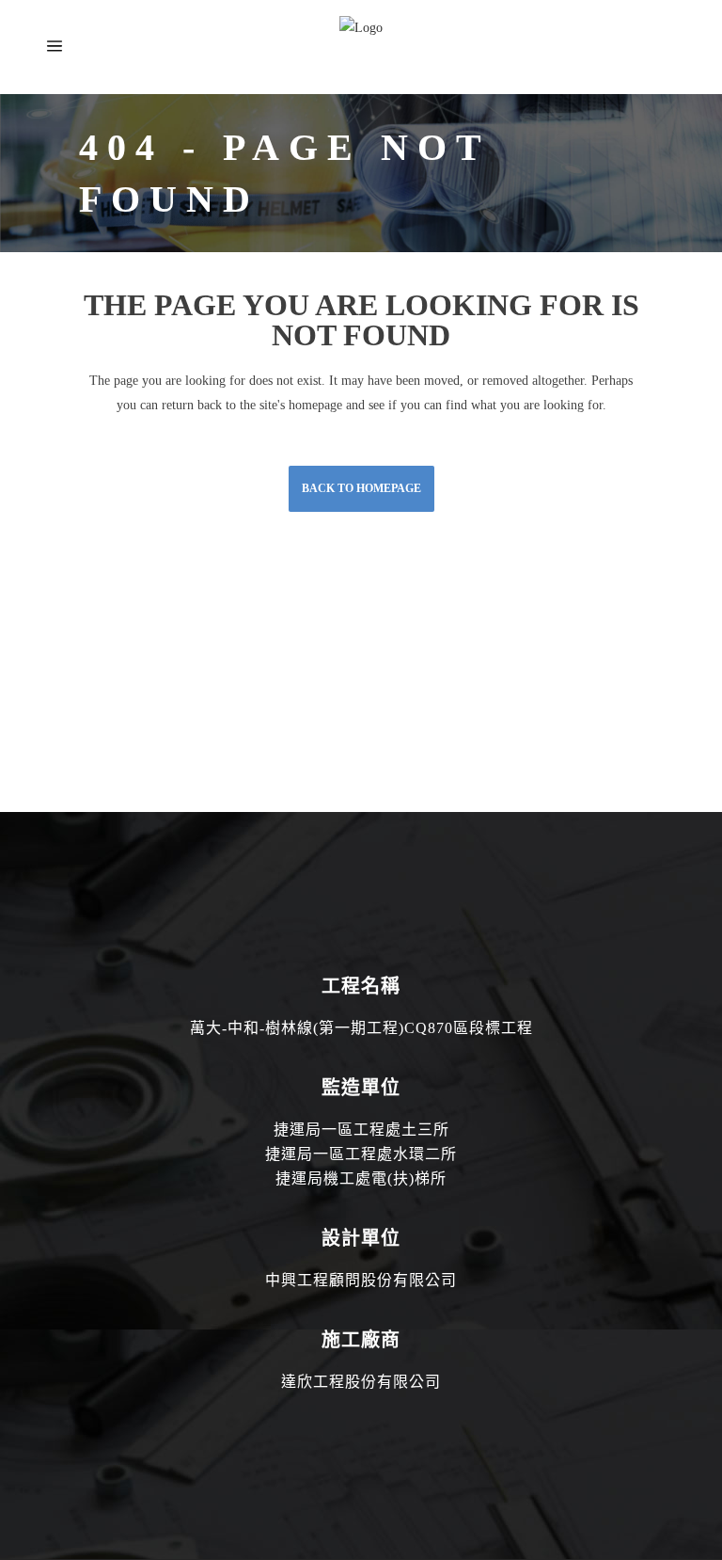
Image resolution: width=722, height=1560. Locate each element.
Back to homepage (361, 488)
